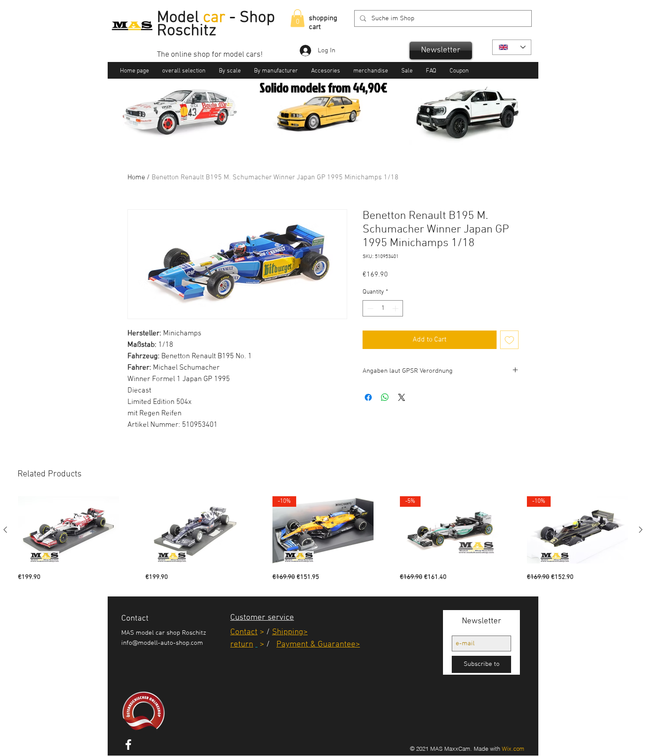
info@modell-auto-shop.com (162, 643)
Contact (244, 632)
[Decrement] (369, 308)
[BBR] (324, 132)
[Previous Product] (5, 529)
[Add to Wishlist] (509, 340)
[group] (323, 539)
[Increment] (396, 308)
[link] (297, 18)
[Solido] (313, 132)
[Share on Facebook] (368, 397)
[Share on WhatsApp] (385, 397)
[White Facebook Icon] (128, 745)
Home (136, 177)
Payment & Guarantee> (318, 645)
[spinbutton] (383, 308)
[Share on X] (401, 397)
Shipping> (290, 632)
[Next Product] (640, 529)
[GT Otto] (334, 132)
